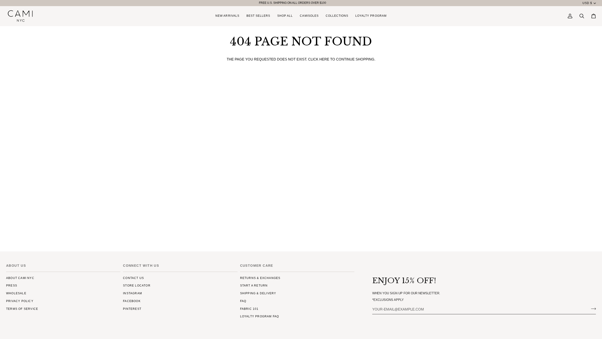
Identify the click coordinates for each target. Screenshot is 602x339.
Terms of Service (22, 309)
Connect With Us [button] (141, 265)
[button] (285, 16)
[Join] (592, 308)
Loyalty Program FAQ (259, 316)
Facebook (132, 301)
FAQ (243, 301)
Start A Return (254, 285)
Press (11, 285)
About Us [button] (16, 265)
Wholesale (16, 293)
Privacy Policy (19, 301)
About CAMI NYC (20, 278)
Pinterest (132, 309)
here (324, 59)
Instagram (132, 293)
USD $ (587, 3)
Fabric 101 (249, 309)
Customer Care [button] (256, 265)
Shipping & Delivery (258, 293)
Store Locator (136, 285)
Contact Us (133, 278)
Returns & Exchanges (260, 278)
